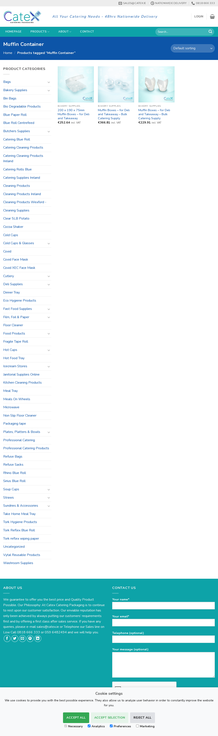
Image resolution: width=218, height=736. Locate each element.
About (63, 32)
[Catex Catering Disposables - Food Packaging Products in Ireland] (24, 16)
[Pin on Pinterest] (30, 638)
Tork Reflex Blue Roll (19, 530)
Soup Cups (11, 489)
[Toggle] (48, 82)
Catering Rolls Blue (17, 169)
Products (38, 32)
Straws (8, 497)
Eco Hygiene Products (19, 300)
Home (7, 53)
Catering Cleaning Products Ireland (23, 158)
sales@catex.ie (48, 626)
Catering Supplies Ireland (21, 177)
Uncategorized (14, 546)
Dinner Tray (11, 292)
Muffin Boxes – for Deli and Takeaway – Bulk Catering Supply (114, 114)
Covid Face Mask (15, 259)
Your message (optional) (130, 649)
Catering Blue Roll (16, 139)
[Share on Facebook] (7, 638)
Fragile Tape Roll (15, 341)
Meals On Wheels (16, 399)
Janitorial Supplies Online (21, 374)
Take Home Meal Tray (19, 514)
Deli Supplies (13, 284)
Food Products (14, 333)
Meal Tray (10, 391)
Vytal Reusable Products (21, 555)
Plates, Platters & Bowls (21, 432)
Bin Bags (9, 98)
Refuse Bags (12, 456)
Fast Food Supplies (17, 308)
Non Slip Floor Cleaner (19, 415)
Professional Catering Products (26, 448)
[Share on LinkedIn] (37, 638)
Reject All (142, 718)
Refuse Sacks (13, 464)
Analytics (98, 726)
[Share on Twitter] (14, 638)
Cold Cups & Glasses (18, 243)
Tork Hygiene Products (20, 522)
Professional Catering (19, 440)
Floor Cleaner (13, 325)
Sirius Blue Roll (14, 481)
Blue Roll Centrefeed (18, 123)
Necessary (75, 726)
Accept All (76, 718)
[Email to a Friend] (22, 638)
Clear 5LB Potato (16, 218)
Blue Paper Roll (15, 114)
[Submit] (210, 31)
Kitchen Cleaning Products (22, 382)
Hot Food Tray (13, 358)
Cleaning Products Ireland (22, 194)
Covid (7, 251)
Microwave (11, 407)
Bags (7, 81)
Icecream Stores (15, 366)
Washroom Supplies (18, 563)
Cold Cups (10, 235)
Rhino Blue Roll (14, 473)
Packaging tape (14, 423)
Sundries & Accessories (20, 505)
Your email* (120, 616)
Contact (87, 32)
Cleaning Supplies (16, 210)
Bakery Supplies (15, 90)
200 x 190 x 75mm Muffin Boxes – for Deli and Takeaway (73, 114)
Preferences (122, 726)
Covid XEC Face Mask (19, 267)
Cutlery (8, 276)
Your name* (120, 599)
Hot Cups (10, 349)
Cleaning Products (16, 185)
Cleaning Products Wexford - (24, 202)
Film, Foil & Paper (16, 317)
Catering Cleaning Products (23, 147)
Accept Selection (109, 718)
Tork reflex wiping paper (21, 538)
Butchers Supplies (16, 131)
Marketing (147, 726)
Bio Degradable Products (22, 106)
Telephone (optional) (128, 633)
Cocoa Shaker (13, 226)
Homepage (13, 32)
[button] (198, 16)
